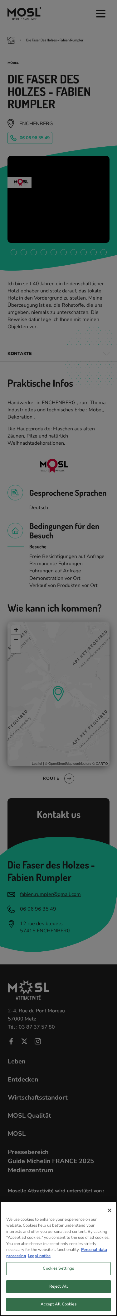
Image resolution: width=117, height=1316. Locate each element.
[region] (58, 1259)
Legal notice (39, 1256)
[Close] (109, 1210)
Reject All (58, 1286)
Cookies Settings (58, 1268)
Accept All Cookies (58, 1304)
